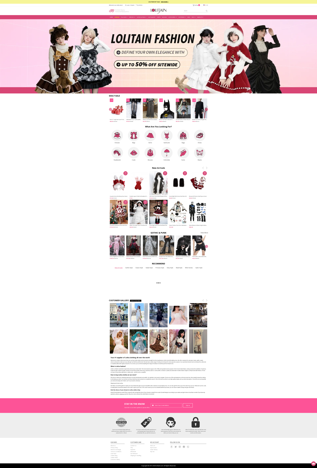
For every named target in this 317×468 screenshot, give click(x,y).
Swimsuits (167, 143)
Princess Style (160, 268)
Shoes (200, 143)
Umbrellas (167, 160)
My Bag (197, 5)
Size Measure (134, 453)
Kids (193, 17)
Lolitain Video (114, 457)
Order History (153, 449)
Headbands (117, 160)
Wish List (152, 445)
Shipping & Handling (135, 455)
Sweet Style (149, 268)
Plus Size (123, 17)
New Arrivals (119, 268)
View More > (165, 2)
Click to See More (135, 300)
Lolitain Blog (114, 455)
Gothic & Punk (141, 17)
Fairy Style (170, 268)
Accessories (171, 17)
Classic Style (139, 268)
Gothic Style (129, 268)
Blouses (164, 17)
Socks (183, 160)
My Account (153, 447)
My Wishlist (139, 5)
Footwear (181, 17)
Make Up (199, 17)
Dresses (131, 17)
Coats (133, 160)
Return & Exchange (116, 449)
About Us (113, 445)
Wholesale (133, 451)
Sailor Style (198, 268)
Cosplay (116, 17)
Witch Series (189, 268)
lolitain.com (159, 466)
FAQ (131, 447)
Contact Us (133, 445)
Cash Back (113, 453)
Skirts (159, 17)
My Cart (152, 451)
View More (204, 233)
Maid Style (179, 268)
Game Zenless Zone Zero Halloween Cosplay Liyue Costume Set (184, 225)
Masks (200, 160)
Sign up (188, 405)
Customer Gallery (115, 459)
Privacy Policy (114, 447)
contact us (121, 394)
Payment (132, 449)
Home (111, 17)
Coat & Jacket (151, 17)
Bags (183, 143)
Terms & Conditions (116, 451)
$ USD (206, 5)
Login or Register (131, 5)
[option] (158, 56)
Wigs (188, 17)
